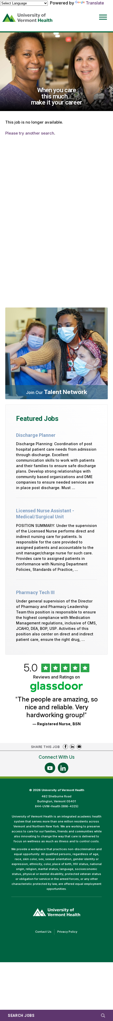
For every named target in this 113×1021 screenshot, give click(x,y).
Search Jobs (21, 1015)
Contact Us (44, 932)
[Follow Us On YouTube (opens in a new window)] (50, 768)
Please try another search (29, 133)
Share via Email (79, 746)
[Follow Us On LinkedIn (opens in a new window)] (63, 768)
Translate (95, 2)
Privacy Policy (68, 932)
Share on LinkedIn (72, 746)
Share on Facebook (65, 746)
